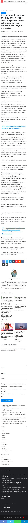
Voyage (3, 437)
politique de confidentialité (7, 461)
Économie (4, 439)
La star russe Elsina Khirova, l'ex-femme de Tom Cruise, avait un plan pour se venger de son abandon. (7, 334)
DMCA (2, 457)
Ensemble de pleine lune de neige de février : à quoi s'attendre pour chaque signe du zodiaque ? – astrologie (20, 335)
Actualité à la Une (6, 433)
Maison (3, 431)
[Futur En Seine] (6, 5)
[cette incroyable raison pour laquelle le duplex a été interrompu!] (21, 299)
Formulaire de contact (7, 451)
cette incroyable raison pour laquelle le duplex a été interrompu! (20, 307)
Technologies (5, 444)
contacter (13, 503)
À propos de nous (5, 454)
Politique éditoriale (5, 464)
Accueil (3, 10)
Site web (3, 378)
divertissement (9, 10)
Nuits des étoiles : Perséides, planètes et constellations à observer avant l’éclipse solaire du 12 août (14, 414)
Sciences (4, 442)
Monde (3, 435)
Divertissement (5, 448)
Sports (3, 446)
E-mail (3, 373)
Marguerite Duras (6, 31)
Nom (2, 367)
